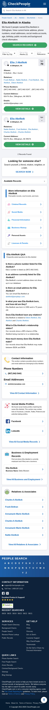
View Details (23, 109)
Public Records (7, 638)
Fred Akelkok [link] (34, 80)
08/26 (4, 613)
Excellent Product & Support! (13, 597)
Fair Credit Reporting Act (13, 691)
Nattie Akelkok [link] (21, 80)
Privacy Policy (29, 694)
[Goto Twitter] (7, 594)
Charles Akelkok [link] (10, 132)
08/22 (25, 613)
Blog (28, 625)
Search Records (23, 45)
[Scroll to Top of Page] (44, 700)
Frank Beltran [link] (9, 80)
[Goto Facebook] (3, 594)
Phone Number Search (10, 658)
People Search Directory (11, 625)
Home (8, 703)
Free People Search (9, 662)
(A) (16, 18)
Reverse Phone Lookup (10, 635)
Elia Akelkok (31, 18)
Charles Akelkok (22, 321)
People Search (7, 18)
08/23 (20, 613)
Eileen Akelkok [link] (17, 83)
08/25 (9, 613)
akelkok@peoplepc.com (15, 297)
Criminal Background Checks (12, 668)
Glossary (29, 631)
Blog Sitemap (7, 675)
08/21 (30, 613)
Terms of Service (14, 694)
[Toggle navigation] (44, 3)
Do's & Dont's (31, 635)
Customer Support (33, 638)
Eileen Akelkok (31, 318)
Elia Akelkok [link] (33, 129)
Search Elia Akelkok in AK (16, 10)
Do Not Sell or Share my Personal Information (35, 649)
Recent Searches (13, 610)
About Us (14, 703)
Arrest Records (7, 665)
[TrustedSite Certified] (7, 605)
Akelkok (21, 18)
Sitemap (5, 672)
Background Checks (9, 628)
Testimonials (31, 644)
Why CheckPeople (33, 641)
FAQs (28, 628)
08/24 (14, 613)
